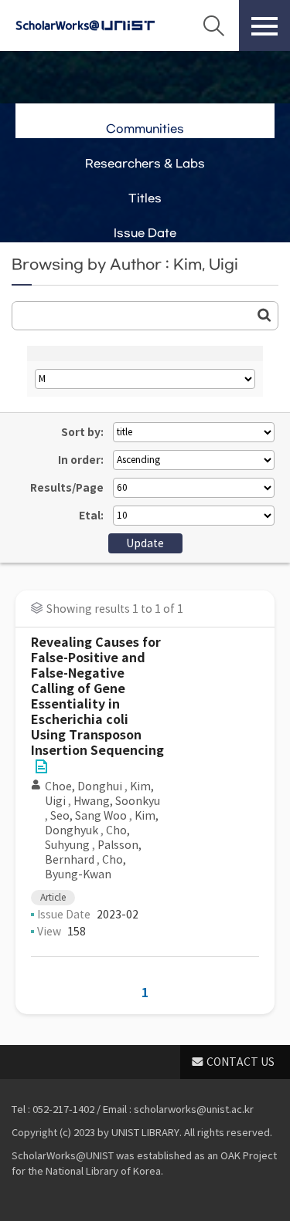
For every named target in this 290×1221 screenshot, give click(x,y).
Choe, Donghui (83, 786)
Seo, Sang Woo (88, 816)
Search (213, 25)
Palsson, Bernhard (93, 852)
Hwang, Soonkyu (116, 801)
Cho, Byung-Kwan (85, 867)
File (41, 766)
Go (264, 314)
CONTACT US (240, 1062)
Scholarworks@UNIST (85, 25)
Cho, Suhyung (87, 838)
